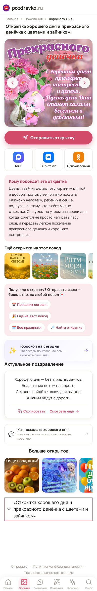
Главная (12, 19)
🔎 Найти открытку (66, 327)
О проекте (19, 566)
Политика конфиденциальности (57, 566)
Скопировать (34, 411)
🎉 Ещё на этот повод (30, 316)
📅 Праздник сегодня (30, 304)
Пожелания (34, 19)
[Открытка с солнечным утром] (17, 266)
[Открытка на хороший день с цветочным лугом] (45, 266)
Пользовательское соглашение (48, 572)
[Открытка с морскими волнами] (73, 266)
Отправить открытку (52, 137)
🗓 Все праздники (27, 327)
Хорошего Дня (60, 19)
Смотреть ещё (62, 411)
